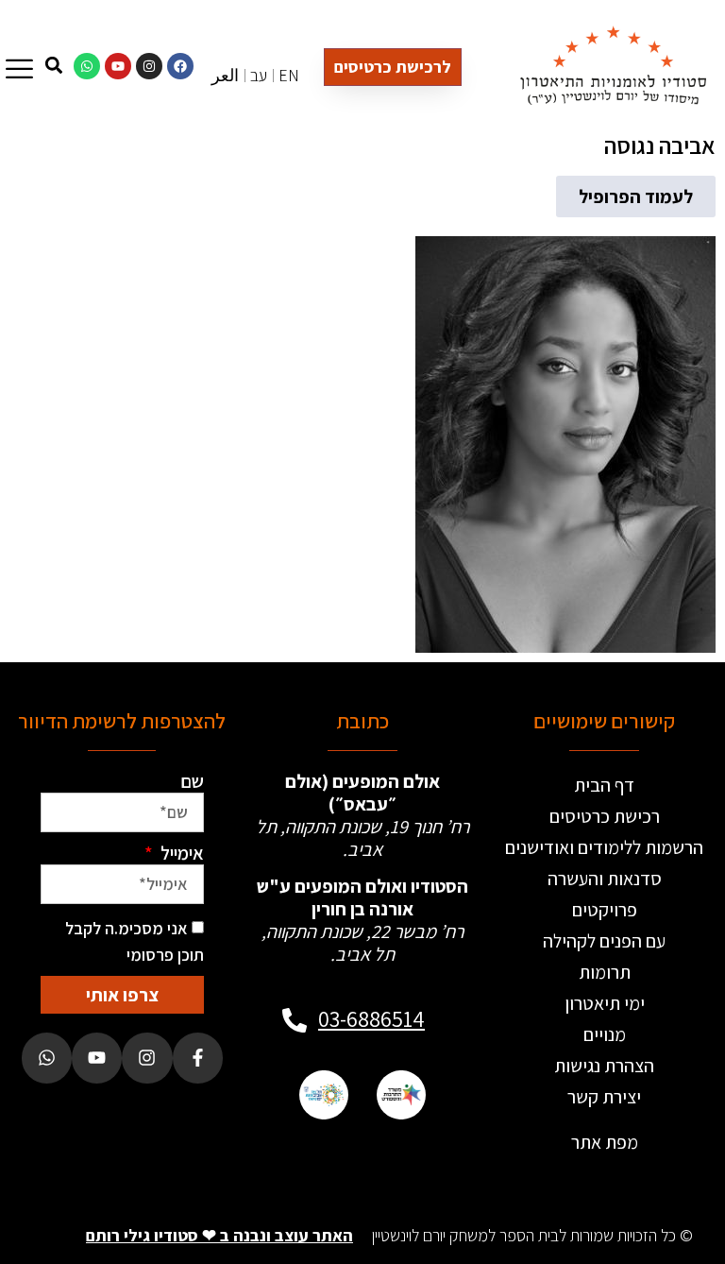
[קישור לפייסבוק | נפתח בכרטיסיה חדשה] (180, 66)
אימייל (180, 853)
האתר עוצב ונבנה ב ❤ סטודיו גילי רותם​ (219, 1235)
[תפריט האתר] (19, 68)
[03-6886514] (294, 1020)
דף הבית (604, 785)
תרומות (605, 972)
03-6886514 (371, 1018)
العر (225, 75)
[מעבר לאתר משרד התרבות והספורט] (401, 1094)
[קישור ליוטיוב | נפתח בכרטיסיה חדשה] (118, 66)
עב (258, 75)
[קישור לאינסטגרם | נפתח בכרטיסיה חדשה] (149, 66)
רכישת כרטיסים (604, 816)
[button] (636, 196)
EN (288, 75)
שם (192, 781)
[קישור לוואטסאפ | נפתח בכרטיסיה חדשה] (87, 66)
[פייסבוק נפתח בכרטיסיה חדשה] (198, 1058)
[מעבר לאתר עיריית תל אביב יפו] (324, 1094)
